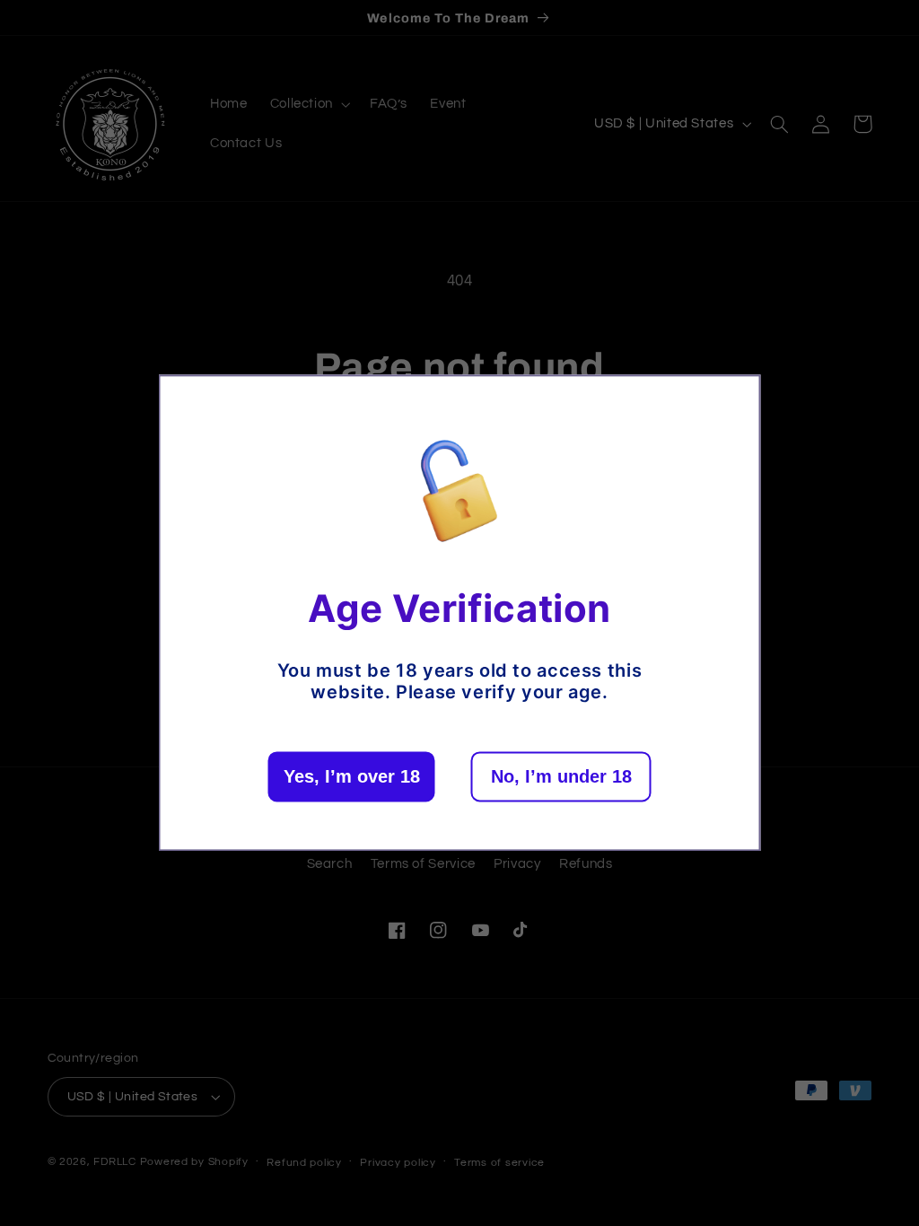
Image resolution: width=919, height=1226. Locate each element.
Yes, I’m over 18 (352, 777)
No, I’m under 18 (561, 777)
